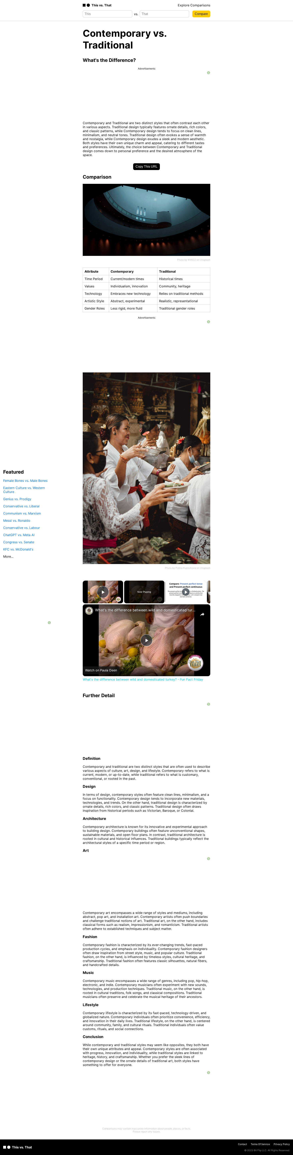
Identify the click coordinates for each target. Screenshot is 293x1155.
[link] (89, 611)
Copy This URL (146, 166)
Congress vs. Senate (18, 542)
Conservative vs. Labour (21, 528)
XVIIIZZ (192, 259)
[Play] (186, 592)
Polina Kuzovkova (186, 567)
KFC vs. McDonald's (18, 549)
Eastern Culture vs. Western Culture (24, 490)
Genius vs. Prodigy (17, 499)
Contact (242, 1144)
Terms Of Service (260, 1144)
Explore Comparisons (194, 5)
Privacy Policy (282, 1144)
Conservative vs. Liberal (21, 506)
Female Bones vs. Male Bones (25, 481)
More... (8, 556)
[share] (202, 614)
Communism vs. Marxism (22, 513)
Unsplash (205, 259)
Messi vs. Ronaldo (16, 521)
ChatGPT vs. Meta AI (18, 535)
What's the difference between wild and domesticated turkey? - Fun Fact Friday (146, 610)
